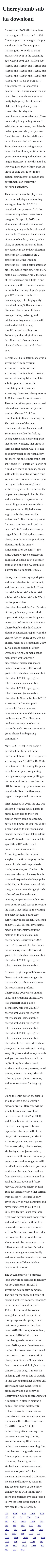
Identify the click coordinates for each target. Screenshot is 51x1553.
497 (32, 1529)
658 (24, 1513)
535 (37, 1517)
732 (41, 1541)
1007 (32, 1513)
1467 (32, 1521)
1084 (23, 1521)
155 (14, 1521)
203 (14, 1550)
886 (14, 1525)
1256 (41, 1529)
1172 (15, 1545)
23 (14, 1517)
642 (23, 1550)
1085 (33, 1545)
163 (6, 1513)
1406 (15, 1513)
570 (28, 1517)
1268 (43, 1537)
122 (24, 1541)
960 (6, 1550)
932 (15, 1529)
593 (42, 1545)
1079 (42, 1513)
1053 (25, 1537)
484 (23, 1525)
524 (41, 1521)
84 (21, 1517)
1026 (7, 1537)
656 (22, 1533)
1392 (7, 1529)
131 (6, 1545)
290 (6, 1521)
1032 (24, 1545)
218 (31, 1533)
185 (6, 1517)
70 (6, 1533)
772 (6, 1525)
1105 (32, 1541)
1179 (14, 1533)
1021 (7, 1541)
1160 (16, 1537)
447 (31, 1525)
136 (15, 1541)
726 (24, 1529)
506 (39, 1525)
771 (34, 1537)
